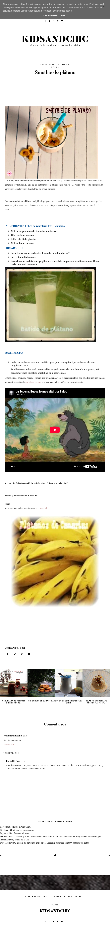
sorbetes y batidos (33, 381)
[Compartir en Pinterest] (22, 654)
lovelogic (78, 896)
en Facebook (41, 507)
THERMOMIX (66, 65)
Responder (9, 745)
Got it (64, 15)
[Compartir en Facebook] (8, 654)
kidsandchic (55, 39)
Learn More (50, 15)
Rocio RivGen (13, 761)
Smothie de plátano (55, 72)
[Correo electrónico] (29, 654)
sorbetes (54, 65)
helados (43, 65)
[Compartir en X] (15, 654)
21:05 (25, 735)
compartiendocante (13, 735)
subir (55, 904)
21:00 (23, 761)
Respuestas (12, 753)
